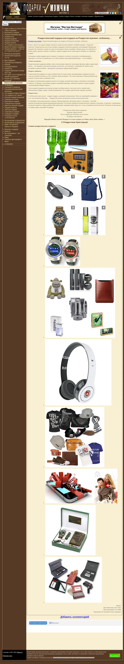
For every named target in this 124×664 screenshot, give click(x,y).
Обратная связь (7, 656)
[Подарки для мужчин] (15, 14)
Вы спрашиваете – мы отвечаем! (12, 134)
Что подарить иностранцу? (14, 45)
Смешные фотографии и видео (13, 140)
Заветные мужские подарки (14, 105)
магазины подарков (87, 16)
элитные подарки (64, 16)
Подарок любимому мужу (13, 34)
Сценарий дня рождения (13, 62)
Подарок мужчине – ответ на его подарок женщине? (14, 50)
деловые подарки (38, 16)
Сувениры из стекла (11, 99)
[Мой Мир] (118, 13)
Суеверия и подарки (12, 114)
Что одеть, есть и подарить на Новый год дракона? (15, 75)
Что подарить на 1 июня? (13, 95)
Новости (7, 131)
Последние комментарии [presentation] (38, 623)
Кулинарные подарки (12, 101)
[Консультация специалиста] (14, 20)
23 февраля (9, 85)
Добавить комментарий (74, 616)
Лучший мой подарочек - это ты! (13, 57)
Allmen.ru (20, 652)
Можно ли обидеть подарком (14, 47)
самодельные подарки (51, 16)
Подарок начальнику (12, 41)
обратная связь (98, 16)
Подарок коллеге (10, 43)
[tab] (38, 623)
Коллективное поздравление (14, 122)
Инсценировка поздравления (15, 120)
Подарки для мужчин (34, 41)
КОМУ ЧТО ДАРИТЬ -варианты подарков (12, 125)
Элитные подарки (11, 110)
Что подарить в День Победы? (15, 93)
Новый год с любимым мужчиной (12, 79)
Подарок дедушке (11, 39)
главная (30, 16)
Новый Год (8, 69)
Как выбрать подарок (12, 32)
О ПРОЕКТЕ (9, 144)
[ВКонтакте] (110, 13)
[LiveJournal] (120, 13)
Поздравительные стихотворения (11, 117)
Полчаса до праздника (12, 54)
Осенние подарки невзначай (14, 97)
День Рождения (10, 60)
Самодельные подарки (12, 103)
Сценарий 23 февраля (12, 87)
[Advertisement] (14, 159)
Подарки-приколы (11, 107)
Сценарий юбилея (11, 66)
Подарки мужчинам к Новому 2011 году (14, 71)
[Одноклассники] (115, 13)
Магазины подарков (11, 129)
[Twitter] (113, 13)
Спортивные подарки (12, 112)
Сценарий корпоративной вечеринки (13, 90)
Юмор (7, 137)
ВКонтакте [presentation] (55, 623)
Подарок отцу (9, 37)
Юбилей (7, 64)
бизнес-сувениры (75, 16)
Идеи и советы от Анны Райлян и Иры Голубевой (15, 29)
